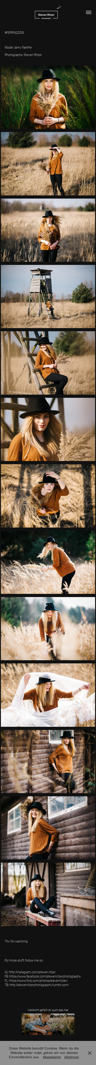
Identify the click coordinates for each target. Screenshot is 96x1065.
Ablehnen (71, 1057)
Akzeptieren (52, 1057)
